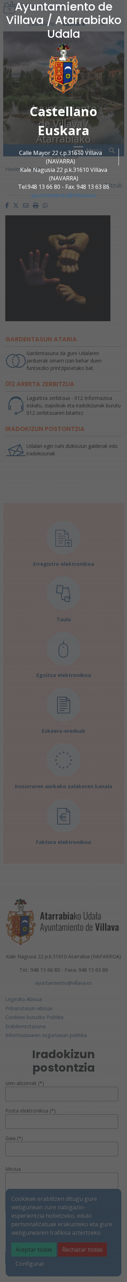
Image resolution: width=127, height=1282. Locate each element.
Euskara (63, 130)
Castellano (63, 111)
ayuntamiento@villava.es (63, 195)
